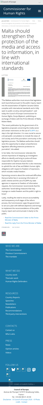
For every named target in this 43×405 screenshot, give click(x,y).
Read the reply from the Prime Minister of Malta (23, 223)
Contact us (10, 330)
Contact (24, 402)
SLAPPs (32, 130)
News (8, 345)
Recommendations (14, 310)
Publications (11, 307)
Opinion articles (12, 348)
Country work (11, 274)
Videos (8, 352)
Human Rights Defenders (16, 281)
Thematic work (12, 278)
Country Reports (13, 297)
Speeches (10, 300)
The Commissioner (14, 250)
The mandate (11, 256)
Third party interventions (16, 314)
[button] (21, 2)
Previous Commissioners (16, 253)
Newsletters (11, 304)
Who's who (10, 334)
